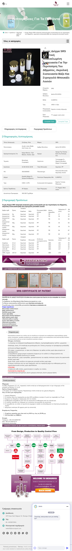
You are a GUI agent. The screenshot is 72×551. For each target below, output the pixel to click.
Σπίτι (6, 32)
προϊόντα (12, 32)
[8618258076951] (23, 533)
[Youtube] (15, 533)
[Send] (67, 548)
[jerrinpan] (26, 533)
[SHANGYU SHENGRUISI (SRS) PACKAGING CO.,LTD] (55, 3)
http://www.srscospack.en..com (31, 301)
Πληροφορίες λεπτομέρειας (15, 129)
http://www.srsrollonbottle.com (38, 305)
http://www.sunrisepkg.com (36, 303)
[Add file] (35, 548)
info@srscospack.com (20, 4)
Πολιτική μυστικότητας (9, 546)
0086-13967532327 (37, 4)
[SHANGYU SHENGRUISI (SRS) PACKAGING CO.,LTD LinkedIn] (19, 533)
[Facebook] (7, 533)
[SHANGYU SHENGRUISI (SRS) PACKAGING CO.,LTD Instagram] (11, 533)
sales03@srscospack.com (13, 528)
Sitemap (20, 546)
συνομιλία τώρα (49, 121)
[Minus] (67, 506)
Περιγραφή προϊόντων (43, 129)
